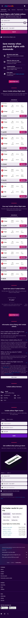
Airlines (12, 562)
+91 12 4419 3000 (15, 372)
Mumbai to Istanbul (7, 531)
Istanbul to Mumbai (7, 529)
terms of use (18, 497)
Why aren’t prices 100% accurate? (10, 557)
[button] (2, 6)
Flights (8, 562)
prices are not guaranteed (7, 548)
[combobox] (15, 423)
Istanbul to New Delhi (7, 527)
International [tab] (14, 99)
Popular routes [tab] (6, 513)
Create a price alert (20, 74)
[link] (14, 81)
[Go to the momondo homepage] (9, 6)
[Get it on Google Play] (4, 608)
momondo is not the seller (8, 552)
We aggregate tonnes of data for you (11, 554)
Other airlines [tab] (6, 520)
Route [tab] (3, 419)
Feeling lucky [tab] (15, 520)
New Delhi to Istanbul (7, 533)
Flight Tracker (6, 367)
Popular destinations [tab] (16, 513)
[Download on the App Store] (12, 608)
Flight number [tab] (10, 419)
